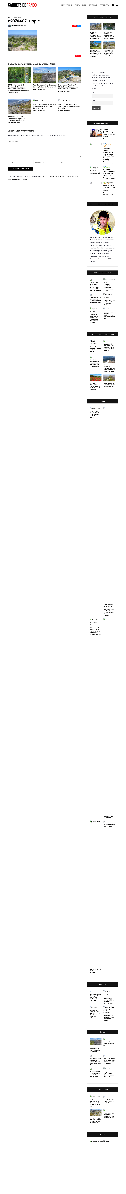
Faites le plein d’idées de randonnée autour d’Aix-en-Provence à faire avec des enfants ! (95, 286)
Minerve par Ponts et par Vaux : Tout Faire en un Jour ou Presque (109, 1061)
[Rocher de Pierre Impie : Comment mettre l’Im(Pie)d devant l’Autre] (109, 377)
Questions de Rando (107, 145)
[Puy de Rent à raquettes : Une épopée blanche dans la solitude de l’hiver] (104, 341)
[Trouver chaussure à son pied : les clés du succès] (96, 133)
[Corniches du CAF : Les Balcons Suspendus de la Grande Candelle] (91, 294)
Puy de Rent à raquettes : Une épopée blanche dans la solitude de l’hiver (108, 347)
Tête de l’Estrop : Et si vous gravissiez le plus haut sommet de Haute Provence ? (109, 368)
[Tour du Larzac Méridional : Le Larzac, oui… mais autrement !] (44, 75)
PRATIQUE (93, 5)
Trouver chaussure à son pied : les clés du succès (109, 134)
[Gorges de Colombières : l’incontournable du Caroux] (108, 1068)
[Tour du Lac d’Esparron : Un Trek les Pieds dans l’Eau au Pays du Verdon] (91, 357)
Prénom (94, 93)
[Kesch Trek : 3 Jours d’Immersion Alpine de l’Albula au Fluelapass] (19, 106)
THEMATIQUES (80, 5)
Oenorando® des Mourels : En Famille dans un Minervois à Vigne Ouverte (95, 1062)
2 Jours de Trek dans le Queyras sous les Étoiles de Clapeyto (108, 52)
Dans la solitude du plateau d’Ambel (95, 970)
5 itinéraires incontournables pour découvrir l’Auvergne (109, 172)
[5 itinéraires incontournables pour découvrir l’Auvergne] (96, 170)
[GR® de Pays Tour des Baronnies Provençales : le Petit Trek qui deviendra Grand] (95, 622)
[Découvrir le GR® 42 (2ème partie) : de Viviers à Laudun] (109, 1010)
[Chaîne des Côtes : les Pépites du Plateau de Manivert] (109, 296)
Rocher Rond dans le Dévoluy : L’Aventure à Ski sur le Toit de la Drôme (44, 106)
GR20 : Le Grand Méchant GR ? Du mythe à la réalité (109, 188)
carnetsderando (17, 26)
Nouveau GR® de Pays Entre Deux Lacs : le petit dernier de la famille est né (95, 1075)
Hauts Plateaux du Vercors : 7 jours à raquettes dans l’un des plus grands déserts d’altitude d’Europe (108, 610)
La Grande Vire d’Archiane (108, 817)
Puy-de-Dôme (107, 167)
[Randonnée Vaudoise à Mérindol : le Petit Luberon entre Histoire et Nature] (69, 75)
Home (9, 17)
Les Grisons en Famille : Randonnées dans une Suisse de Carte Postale (108, 35)
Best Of (105, 143)
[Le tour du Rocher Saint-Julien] (104, 821)
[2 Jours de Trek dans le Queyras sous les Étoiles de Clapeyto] (109, 45)
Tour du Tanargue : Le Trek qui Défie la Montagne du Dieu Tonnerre (108, 1000)
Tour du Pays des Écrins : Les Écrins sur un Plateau (109, 1101)
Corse (105, 182)
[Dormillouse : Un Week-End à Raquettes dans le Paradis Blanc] (104, 1110)
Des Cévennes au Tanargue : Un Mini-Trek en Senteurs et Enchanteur (95, 997)
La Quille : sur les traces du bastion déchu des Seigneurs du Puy (109, 315)
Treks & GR (106, 146)
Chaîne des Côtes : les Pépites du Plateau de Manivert (109, 302)
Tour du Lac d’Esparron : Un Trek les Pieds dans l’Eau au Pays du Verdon (95, 363)
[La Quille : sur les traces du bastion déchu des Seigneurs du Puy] (106, 308)
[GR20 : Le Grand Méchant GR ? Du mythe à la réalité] (96, 186)
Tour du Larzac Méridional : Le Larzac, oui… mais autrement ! (44, 86)
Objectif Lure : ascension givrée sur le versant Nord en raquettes (69, 106)
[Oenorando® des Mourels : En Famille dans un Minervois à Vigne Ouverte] (91, 1055)
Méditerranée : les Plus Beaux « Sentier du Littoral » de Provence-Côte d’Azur (109, 287)
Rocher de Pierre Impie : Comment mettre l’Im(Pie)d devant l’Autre (109, 385)
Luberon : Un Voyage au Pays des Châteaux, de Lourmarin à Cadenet (95, 53)
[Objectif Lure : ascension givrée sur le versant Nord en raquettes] (69, 100)
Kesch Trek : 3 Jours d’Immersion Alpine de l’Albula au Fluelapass (16, 119)
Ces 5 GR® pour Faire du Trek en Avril (108, 1043)
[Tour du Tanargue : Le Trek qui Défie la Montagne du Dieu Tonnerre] (109, 992)
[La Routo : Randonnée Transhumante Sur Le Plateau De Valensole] (95, 377)
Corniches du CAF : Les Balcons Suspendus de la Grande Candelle (95, 300)
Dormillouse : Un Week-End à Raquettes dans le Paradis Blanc (108, 1115)
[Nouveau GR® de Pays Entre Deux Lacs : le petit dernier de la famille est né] (91, 1068)
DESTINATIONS (66, 5)
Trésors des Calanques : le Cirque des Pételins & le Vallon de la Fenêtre (94, 318)
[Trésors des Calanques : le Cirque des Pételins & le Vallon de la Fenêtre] (95, 310)
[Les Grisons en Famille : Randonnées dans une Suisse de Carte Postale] (109, 26)
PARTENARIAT (105, 5)
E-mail (93, 100)
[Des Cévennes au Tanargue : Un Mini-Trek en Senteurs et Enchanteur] (91, 991)
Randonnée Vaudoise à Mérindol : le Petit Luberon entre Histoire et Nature (68, 87)
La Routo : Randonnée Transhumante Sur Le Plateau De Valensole (95, 386)
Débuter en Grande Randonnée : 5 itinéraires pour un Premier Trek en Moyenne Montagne (108, 154)
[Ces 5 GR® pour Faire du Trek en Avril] (104, 1039)
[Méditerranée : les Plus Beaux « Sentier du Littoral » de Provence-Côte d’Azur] (109, 279)
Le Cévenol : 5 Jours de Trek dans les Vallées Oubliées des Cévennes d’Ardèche (95, 1014)
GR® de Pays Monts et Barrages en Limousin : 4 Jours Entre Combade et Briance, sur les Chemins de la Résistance (18, 89)
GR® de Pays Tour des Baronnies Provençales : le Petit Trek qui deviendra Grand (95, 631)
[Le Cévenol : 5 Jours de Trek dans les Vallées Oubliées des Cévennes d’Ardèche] (93, 1007)
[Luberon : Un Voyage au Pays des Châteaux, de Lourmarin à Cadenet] (95, 45)
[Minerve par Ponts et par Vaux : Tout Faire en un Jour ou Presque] (104, 1055)
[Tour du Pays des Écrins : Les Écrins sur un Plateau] (104, 1096)
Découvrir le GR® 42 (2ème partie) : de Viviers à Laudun (109, 1018)
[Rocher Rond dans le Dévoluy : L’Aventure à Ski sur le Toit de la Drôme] (44, 100)
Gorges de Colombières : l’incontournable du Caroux (109, 1074)
